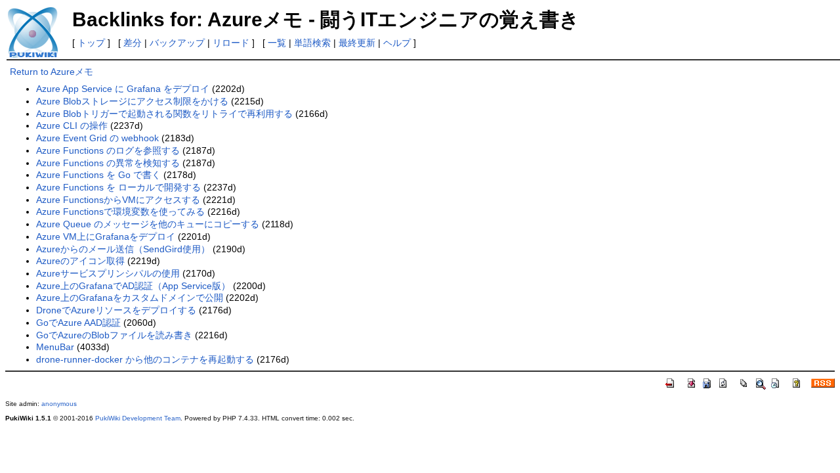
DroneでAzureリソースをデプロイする (116, 310)
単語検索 (312, 42)
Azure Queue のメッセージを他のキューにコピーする (147, 224)
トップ (91, 42)
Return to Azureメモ (51, 71)
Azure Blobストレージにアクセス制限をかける (132, 101)
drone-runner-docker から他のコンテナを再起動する (145, 359)
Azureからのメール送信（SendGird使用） (123, 249)
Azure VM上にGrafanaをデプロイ (105, 236)
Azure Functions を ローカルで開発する (118, 187)
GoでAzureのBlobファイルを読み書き (114, 335)
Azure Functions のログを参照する (108, 150)
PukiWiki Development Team (137, 418)
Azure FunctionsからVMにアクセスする (118, 199)
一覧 (277, 42)
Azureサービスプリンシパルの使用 (108, 273)
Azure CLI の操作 (72, 125)
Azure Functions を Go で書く (98, 174)
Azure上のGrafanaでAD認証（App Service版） (133, 286)
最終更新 (357, 42)
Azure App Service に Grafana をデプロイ (122, 88)
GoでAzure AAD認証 (78, 322)
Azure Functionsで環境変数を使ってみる (120, 211)
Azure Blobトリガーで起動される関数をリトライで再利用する (164, 113)
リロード (231, 42)
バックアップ (177, 42)
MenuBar (55, 347)
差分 (132, 42)
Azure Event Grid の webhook (97, 138)
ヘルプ (397, 42)
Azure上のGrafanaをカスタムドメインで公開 (129, 297)
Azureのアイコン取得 (80, 261)
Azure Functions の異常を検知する (108, 163)
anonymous (59, 403)
